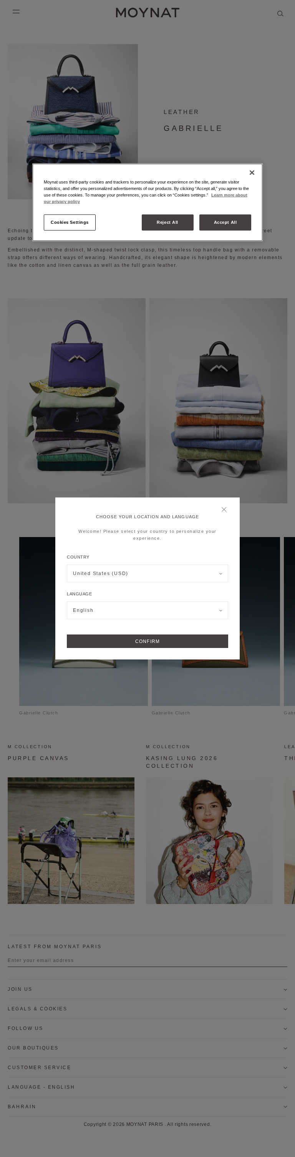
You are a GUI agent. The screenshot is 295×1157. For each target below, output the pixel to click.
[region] (147, 202)
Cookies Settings (70, 222)
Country (78, 557)
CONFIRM (147, 641)
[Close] (226, 510)
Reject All (167, 222)
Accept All (225, 222)
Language (79, 594)
